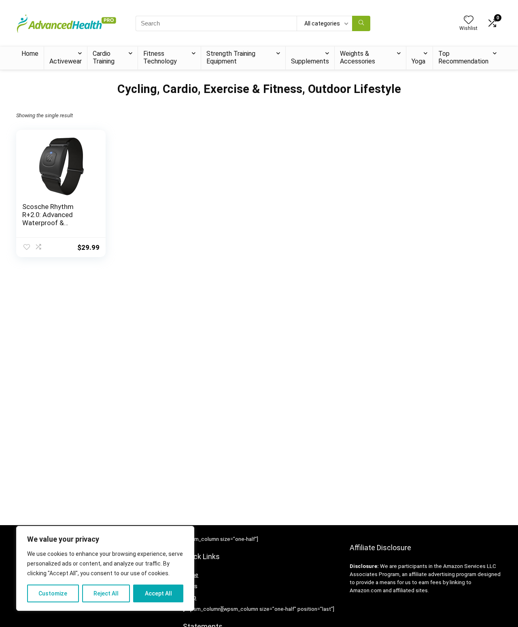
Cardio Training (104, 57)
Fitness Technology (160, 57)
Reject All (106, 593)
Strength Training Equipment (230, 57)
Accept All (158, 593)
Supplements (310, 61)
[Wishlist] (468, 20)
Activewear (65, 61)
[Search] (361, 23)
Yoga (418, 61)
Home (29, 53)
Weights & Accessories (357, 57)
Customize (52, 593)
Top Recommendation (463, 57)
